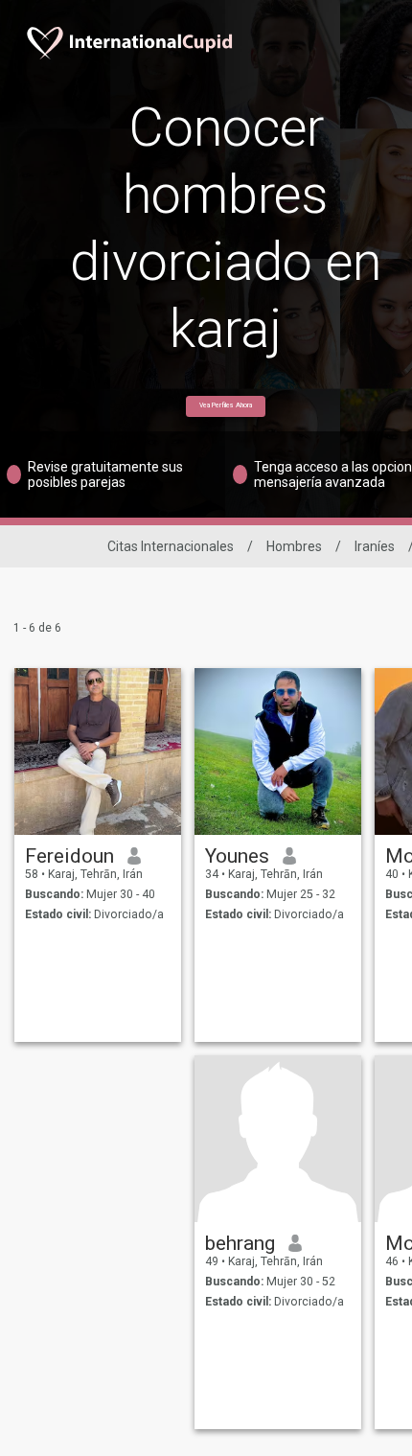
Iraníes (375, 546)
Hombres (294, 546)
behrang (240, 1243)
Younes (237, 855)
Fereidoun (69, 855)
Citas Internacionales (170, 546)
